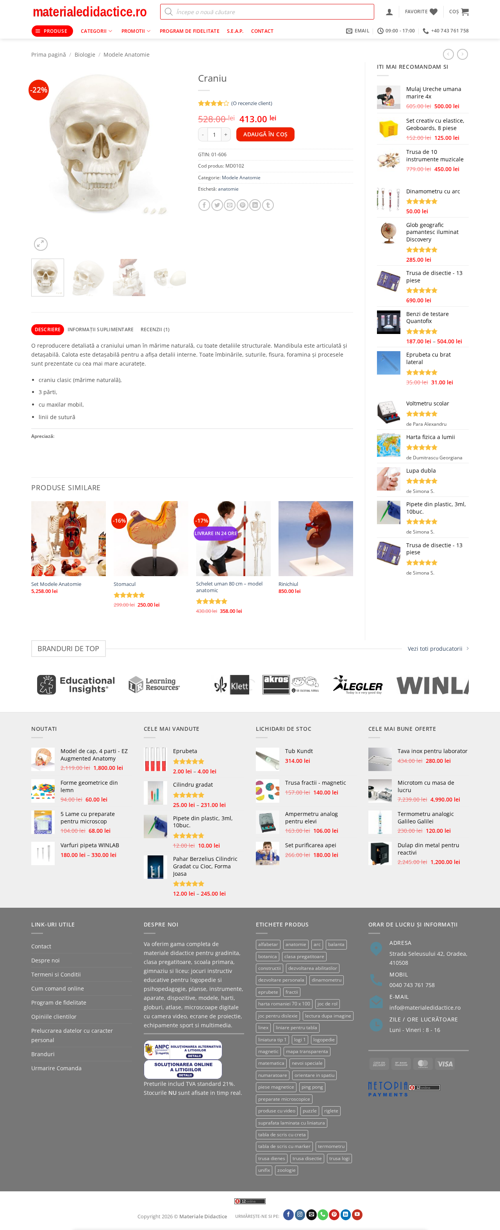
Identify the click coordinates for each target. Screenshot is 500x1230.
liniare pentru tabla (296, 1027)
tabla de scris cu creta (282, 1134)
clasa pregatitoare (304, 956)
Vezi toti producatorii (435, 648)
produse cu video (276, 1111)
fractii (292, 992)
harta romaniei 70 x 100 (284, 1004)
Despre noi (45, 960)
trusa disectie (307, 1158)
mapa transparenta (307, 1051)
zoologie (286, 1170)
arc (317, 944)
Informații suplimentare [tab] (101, 329)
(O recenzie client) (251, 103)
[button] (389, 11)
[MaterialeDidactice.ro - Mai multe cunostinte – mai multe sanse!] (89, 11)
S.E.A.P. (235, 31)
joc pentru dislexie (278, 1016)
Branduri (43, 1054)
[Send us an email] (311, 1214)
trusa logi (339, 1158)
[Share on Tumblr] (268, 205)
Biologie (85, 54)
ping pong (312, 1087)
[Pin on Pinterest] (242, 205)
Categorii (94, 31)
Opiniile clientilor (54, 1016)
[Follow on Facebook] (288, 1214)
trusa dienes (271, 1158)
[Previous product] (462, 54)
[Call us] (323, 1214)
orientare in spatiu (314, 1075)
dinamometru (326, 980)
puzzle (310, 1111)
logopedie (324, 1040)
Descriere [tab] (48, 329)
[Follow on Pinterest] (334, 1214)
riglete (331, 1111)
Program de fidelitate (190, 31)
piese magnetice (276, 1087)
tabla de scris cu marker (284, 1146)
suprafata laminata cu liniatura (291, 1123)
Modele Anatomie (127, 54)
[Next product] (448, 54)
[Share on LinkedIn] (255, 205)
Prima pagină (48, 54)
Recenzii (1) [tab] (155, 329)
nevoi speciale (307, 1063)
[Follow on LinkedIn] (346, 1214)
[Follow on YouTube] (357, 1214)
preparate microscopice (284, 1099)
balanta (336, 944)
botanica (267, 956)
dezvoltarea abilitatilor (312, 968)
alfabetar (268, 944)
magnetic (268, 1051)
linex (263, 1027)
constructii (269, 968)
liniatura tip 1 (272, 1040)
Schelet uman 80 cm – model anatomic (229, 587)
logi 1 (300, 1040)
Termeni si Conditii (56, 974)
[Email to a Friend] (230, 205)
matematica (271, 1063)
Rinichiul (288, 584)
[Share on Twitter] (217, 205)
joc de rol (328, 1004)
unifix (264, 1170)
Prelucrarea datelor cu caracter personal (72, 1035)
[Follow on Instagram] (300, 1214)
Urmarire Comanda (56, 1068)
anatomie (228, 189)
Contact (262, 31)
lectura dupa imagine (328, 1016)
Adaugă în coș (265, 134)
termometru (331, 1146)
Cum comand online (57, 988)
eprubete (268, 992)
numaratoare (272, 1075)
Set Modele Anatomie (56, 584)
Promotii (133, 31)
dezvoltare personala (281, 980)
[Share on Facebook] (204, 205)
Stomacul (125, 584)
